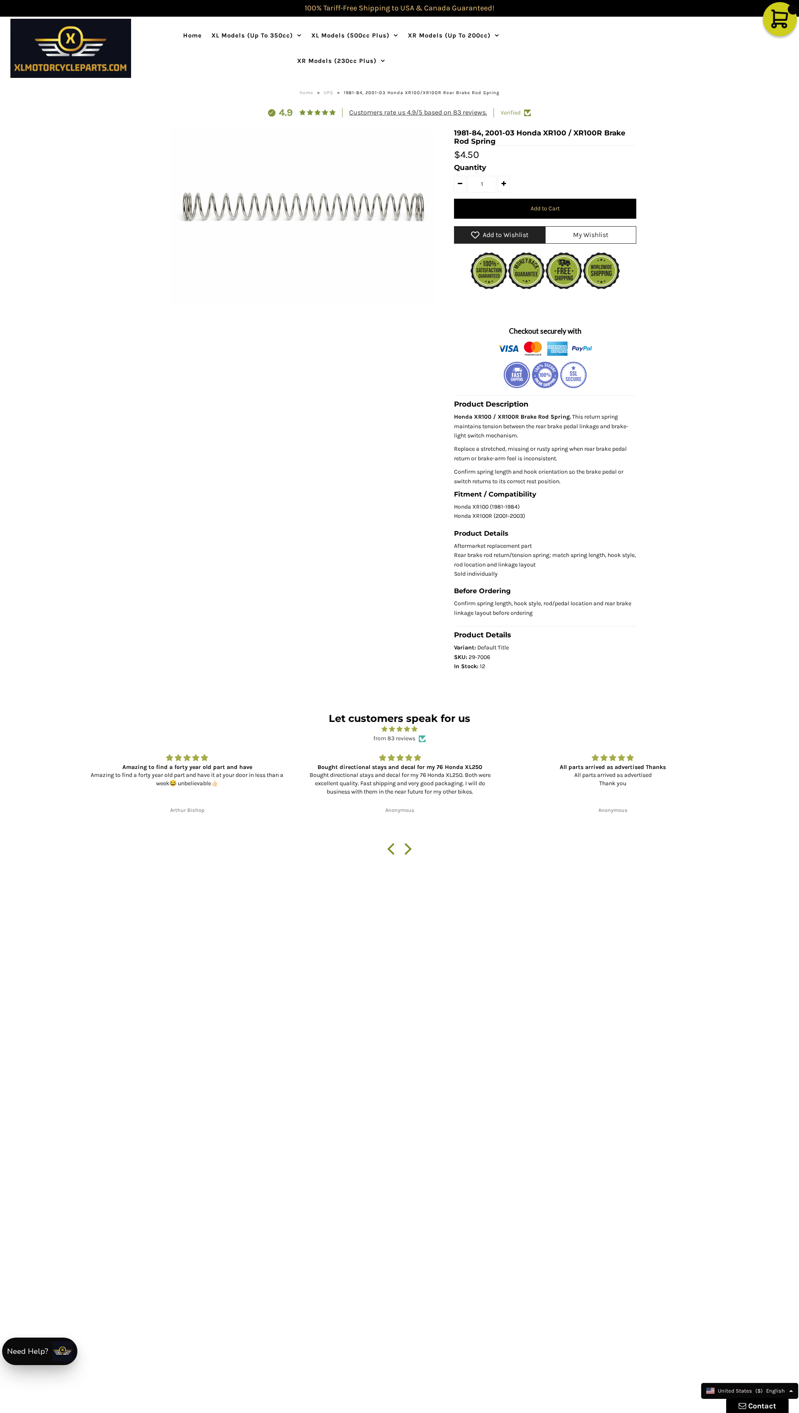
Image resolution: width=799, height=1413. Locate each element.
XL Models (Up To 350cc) (252, 35)
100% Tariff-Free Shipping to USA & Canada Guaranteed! (399, 7)
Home (192, 35)
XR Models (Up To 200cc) (449, 35)
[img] (399, 729)
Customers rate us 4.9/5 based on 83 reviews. (418, 112)
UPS (328, 92)
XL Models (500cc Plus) (350, 35)
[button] (393, 849)
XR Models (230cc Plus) (337, 61)
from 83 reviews (394, 738)
